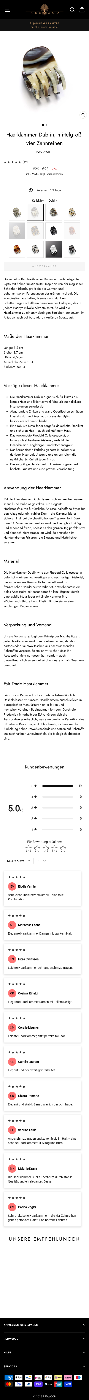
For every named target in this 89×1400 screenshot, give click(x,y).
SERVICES (10, 1366)
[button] (56, 785)
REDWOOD (11, 1339)
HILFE (7, 1352)
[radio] (17, 212)
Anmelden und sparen (21, 1325)
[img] (12, 161)
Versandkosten (54, 174)
